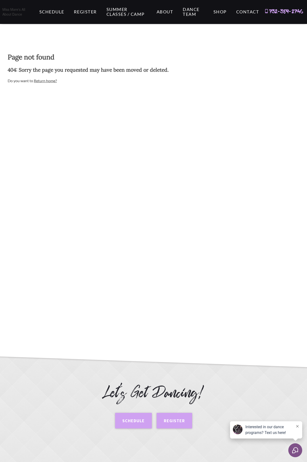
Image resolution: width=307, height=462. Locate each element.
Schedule (51, 12)
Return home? (45, 80)
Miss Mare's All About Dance (13, 12)
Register (85, 12)
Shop (220, 12)
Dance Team (191, 12)
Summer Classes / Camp (125, 12)
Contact (247, 12)
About (165, 12)
